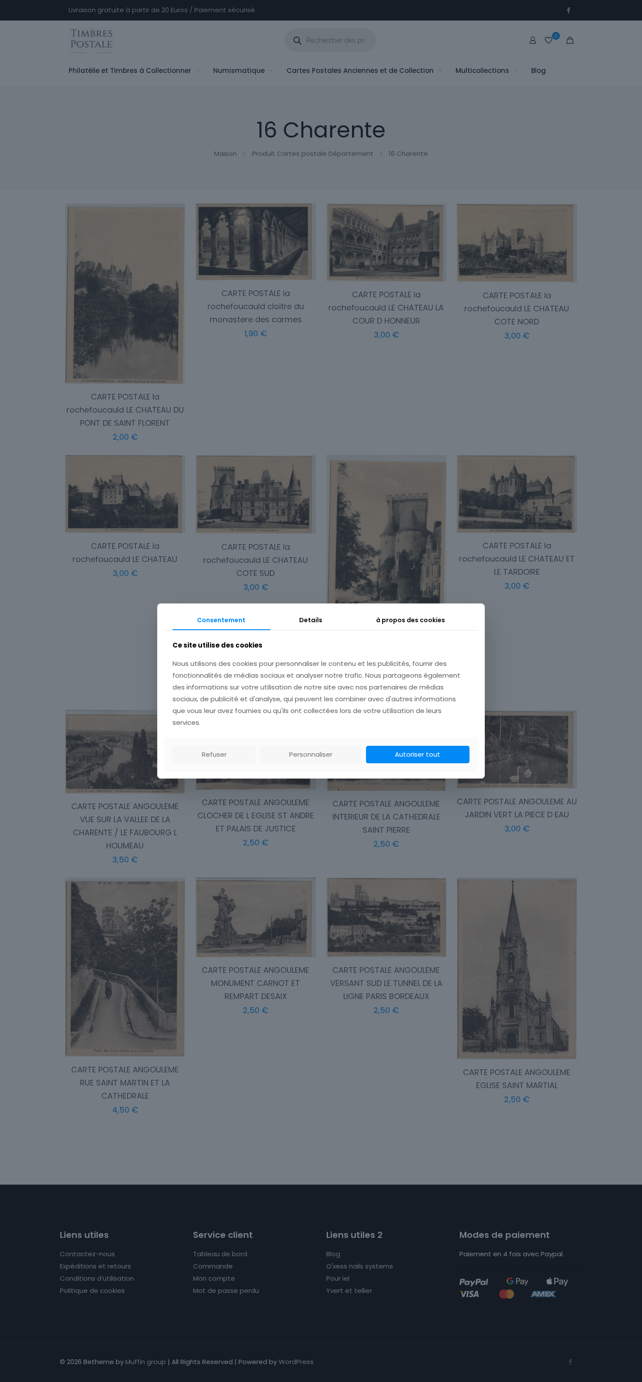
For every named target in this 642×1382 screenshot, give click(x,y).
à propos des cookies (410, 620)
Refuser (214, 754)
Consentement (221, 620)
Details (310, 620)
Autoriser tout (417, 754)
